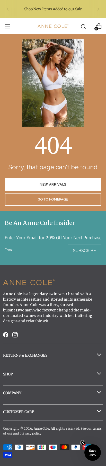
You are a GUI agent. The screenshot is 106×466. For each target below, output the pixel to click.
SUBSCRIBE (84, 250)
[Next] (98, 9)
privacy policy (30, 433)
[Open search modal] (83, 26)
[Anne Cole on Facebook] (6, 336)
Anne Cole (41, 428)
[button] (92, 452)
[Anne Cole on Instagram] (15, 336)
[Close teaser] (82, 442)
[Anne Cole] (53, 26)
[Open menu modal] (7, 26)
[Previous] (7, 9)
